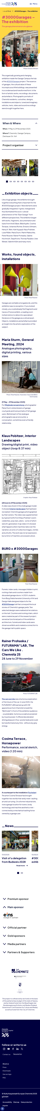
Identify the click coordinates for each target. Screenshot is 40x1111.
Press (4, 1067)
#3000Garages (13, 81)
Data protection (26, 1102)
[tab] (7, 181)
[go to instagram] (4, 1049)
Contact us (6, 1054)
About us (6, 1064)
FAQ (4, 1078)
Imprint (5, 1106)
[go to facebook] (13, 1049)
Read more (20, 866)
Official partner (17, 927)
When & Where (12, 123)
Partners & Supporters (21, 952)
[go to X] (22, 1049)
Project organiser (13, 145)
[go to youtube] (8, 1049)
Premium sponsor (18, 898)
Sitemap (16, 1102)
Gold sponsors (16, 935)
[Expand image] (14, 175)
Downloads (7, 1071)
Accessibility (7, 1102)
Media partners (17, 944)
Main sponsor (16, 907)
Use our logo (7, 1074)
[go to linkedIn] (17, 1049)
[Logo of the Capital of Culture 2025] (9, 3)
